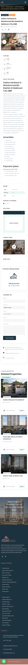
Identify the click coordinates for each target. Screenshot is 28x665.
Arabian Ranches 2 (7, 599)
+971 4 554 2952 (7, 640)
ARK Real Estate (14, 284)
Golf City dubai (5, 601)
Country (5, 304)
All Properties (6, 377)
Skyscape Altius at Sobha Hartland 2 (12, 438)
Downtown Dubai (6, 575)
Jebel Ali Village (6, 625)
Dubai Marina (5, 584)
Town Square (5, 622)
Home (2, 6)
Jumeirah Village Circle (8, 615)
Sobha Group (9, 6)
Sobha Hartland (6, 586)
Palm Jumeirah (6, 573)
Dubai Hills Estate (6, 620)
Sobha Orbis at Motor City (13, 476)
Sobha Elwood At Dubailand (13, 400)
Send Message (9, 338)
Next (24, 42)
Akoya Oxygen (6, 597)
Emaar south (5, 591)
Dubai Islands (5, 568)
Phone (4, 317)
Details (21, 410)
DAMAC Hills (5, 577)
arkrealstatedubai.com (9, 653)
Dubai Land (5, 589)
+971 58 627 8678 (14, 285)
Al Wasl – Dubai (6, 604)
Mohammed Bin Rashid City (9, 582)
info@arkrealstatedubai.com (12, 353)
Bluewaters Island (6, 611)
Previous (4, 42)
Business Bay (5, 608)
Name (4, 298)
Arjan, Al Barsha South (7, 606)
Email (4, 311)
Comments (5, 324)
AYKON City (5, 618)
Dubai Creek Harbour (7, 570)
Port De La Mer (6, 613)
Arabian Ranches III (7, 579)
